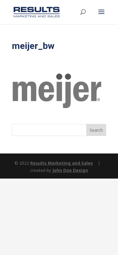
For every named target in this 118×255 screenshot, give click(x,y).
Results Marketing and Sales (61, 163)
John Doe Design (70, 170)
